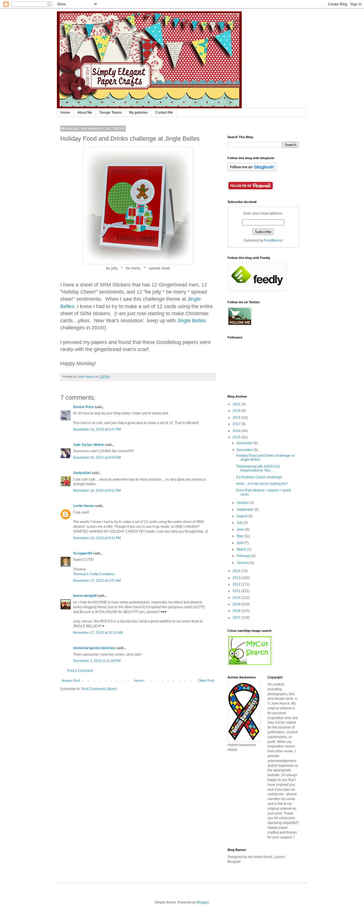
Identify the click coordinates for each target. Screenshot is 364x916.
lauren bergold (84, 596)
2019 (237, 411)
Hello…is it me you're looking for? (262, 484)
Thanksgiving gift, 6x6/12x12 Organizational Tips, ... (258, 468)
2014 (237, 571)
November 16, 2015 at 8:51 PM (97, 491)
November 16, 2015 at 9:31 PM (97, 538)
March (242, 549)
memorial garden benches (94, 648)
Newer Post (71, 681)
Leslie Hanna (83, 506)
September (246, 510)
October (243, 503)
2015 (237, 437)
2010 (237, 598)
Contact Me (164, 113)
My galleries (138, 113)
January (243, 563)
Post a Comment (80, 671)
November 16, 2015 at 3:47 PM (97, 429)
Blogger (203, 902)
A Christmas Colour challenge (259, 477)
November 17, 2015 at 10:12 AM (98, 633)
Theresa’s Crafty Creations (93, 574)
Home (65, 113)
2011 (237, 591)
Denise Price (83, 407)
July (240, 523)
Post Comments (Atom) (99, 689)
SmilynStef (82, 473)
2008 (237, 611)
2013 (237, 578)
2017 (237, 424)
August (242, 516)
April (241, 543)
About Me (84, 113)
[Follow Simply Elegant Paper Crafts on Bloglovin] (252, 170)
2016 (237, 431)
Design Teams (111, 113)
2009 (237, 604)
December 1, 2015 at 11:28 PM (97, 661)
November (245, 450)
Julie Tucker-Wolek (88, 445)
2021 (237, 404)
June (241, 529)
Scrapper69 (82, 553)
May (240, 536)
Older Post (206, 681)
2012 (237, 584)
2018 (237, 417)
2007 (237, 618)
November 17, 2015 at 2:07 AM (97, 581)
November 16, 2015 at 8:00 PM (97, 458)
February (244, 556)
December (245, 443)
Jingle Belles (191, 320)
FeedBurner (273, 240)
